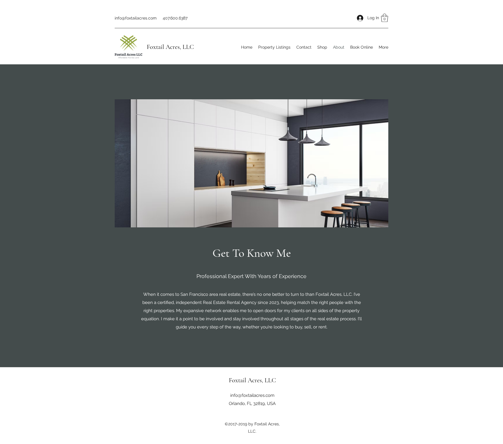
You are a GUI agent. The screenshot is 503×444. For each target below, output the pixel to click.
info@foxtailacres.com (136, 18)
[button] (384, 18)
